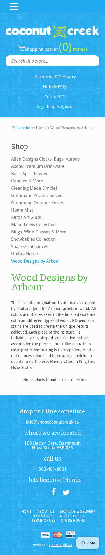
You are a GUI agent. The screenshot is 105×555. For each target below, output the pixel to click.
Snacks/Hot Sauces (29, 246)
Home (26, 511)
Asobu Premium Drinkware (38, 166)
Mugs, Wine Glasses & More (38, 232)
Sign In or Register (55, 106)
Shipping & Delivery (55, 76)
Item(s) (79, 49)
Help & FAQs (55, 86)
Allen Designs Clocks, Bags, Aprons (45, 159)
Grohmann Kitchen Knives (36, 195)
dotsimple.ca (61, 545)
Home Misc (22, 210)
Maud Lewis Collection (33, 224)
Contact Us (55, 96)
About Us (45, 511)
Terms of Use (43, 520)
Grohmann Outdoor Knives (37, 202)
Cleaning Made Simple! (34, 188)
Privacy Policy (71, 516)
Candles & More (27, 181)
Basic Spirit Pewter (29, 173)
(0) (65, 47)
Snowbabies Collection (33, 239)
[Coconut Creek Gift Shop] (52, 27)
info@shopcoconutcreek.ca (52, 422)
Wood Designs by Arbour (35, 261)
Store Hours (73, 520)
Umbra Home (24, 253)
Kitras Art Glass (26, 217)
